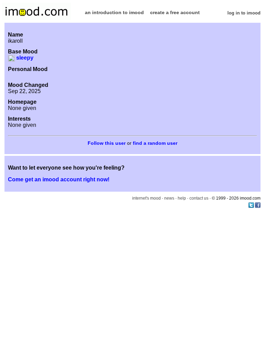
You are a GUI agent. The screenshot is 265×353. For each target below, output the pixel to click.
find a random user (155, 143)
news (169, 198)
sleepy (24, 58)
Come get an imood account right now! (58, 179)
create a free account (175, 12)
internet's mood (146, 198)
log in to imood (244, 13)
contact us (198, 198)
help (182, 198)
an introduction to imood (114, 12)
